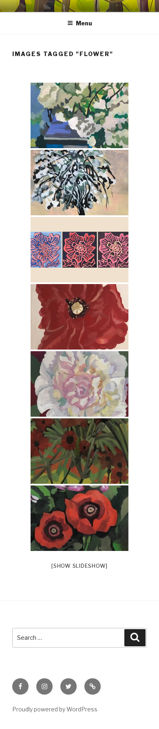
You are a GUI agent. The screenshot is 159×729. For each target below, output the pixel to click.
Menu (84, 23)
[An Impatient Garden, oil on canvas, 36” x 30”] (79, 451)
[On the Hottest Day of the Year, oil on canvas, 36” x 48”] (79, 518)
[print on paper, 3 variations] (79, 249)
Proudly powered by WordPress (54, 709)
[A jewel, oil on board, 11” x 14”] (79, 317)
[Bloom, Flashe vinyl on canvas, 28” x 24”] (79, 384)
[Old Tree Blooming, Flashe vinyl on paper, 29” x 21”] (79, 182)
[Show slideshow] (79, 565)
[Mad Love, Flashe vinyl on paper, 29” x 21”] (79, 115)
